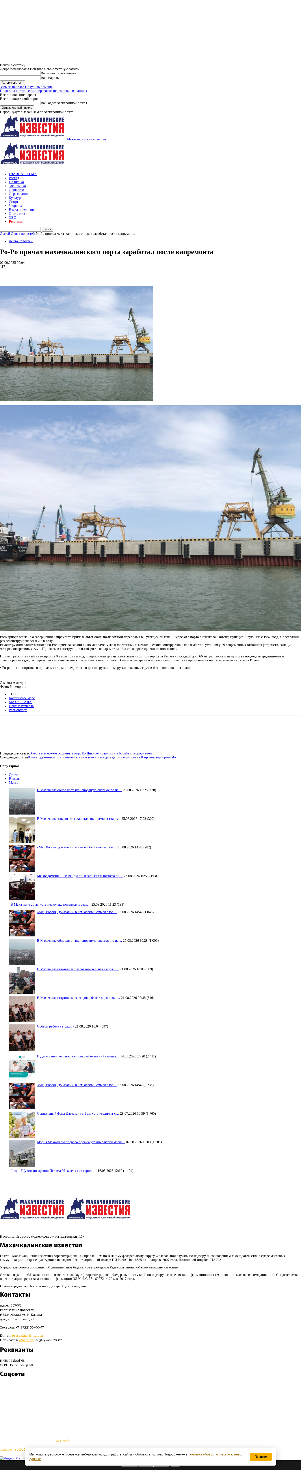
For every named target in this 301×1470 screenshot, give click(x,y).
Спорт (13, 202)
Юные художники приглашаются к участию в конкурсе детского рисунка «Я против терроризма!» (102, 757)
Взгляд (14, 178)
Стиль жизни (19, 213)
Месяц (14, 782)
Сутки (13, 774)
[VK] (23, 273)
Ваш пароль (50, 78)
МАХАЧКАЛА (20, 702)
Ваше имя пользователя (58, 73)
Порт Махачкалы (21, 706)
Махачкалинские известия (41, 1245)
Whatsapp (26, 1340)
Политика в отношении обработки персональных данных (43, 91)
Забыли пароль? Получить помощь (26, 87)
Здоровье (15, 205)
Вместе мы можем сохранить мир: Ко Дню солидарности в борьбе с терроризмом (91, 753)
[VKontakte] (12, 1387)
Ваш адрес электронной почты (64, 103)
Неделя (14, 778)
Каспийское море (22, 698)
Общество (16, 190)
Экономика (17, 186)
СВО (12, 217)
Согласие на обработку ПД (17, 1449)
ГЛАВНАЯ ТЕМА (23, 174)
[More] (38, 273)
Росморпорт (18, 710)
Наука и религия (21, 209)
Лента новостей (23, 233)
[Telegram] (7, 273)
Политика (16, 182)
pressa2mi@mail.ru (27, 1336)
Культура (15, 198)
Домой (5, 233)
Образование (18, 194)
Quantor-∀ (62, 1440)
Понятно (261, 1456)
